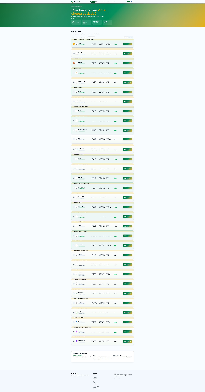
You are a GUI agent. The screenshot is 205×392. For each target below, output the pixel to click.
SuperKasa (80, 235)
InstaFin (80, 331)
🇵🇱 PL (128, 1)
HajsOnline (80, 292)
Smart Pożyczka (82, 72)
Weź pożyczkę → (127, 43)
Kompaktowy (131, 37)
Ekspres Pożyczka (82, 129)
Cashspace (81, 206)
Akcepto (80, 215)
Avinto (79, 100)
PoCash (80, 52)
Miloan (80, 91)
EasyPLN (80, 138)
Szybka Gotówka (82, 196)
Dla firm (94, 382)
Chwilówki (93, 1)
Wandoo (80, 254)
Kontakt (115, 376)
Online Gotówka (82, 81)
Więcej (108, 1)
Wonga (80, 120)
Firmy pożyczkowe (96, 386)
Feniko (80, 62)
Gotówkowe (103, 1)
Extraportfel (81, 263)
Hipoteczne (95, 378)
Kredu (79, 283)
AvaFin (80, 225)
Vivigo (79, 43)
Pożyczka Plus (81, 187)
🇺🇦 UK (132, 1)
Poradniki (113, 1)
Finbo (79, 110)
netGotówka (81, 148)
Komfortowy (126, 37)
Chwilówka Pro (81, 340)
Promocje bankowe (96, 388)
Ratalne (97, 1)
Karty (93, 381)
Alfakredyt (80, 311)
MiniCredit (80, 168)
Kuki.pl (80, 177)
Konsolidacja (95, 379)
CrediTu (80, 302)
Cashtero (80, 244)
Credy (79, 321)
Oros (79, 158)
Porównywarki (95, 383)
